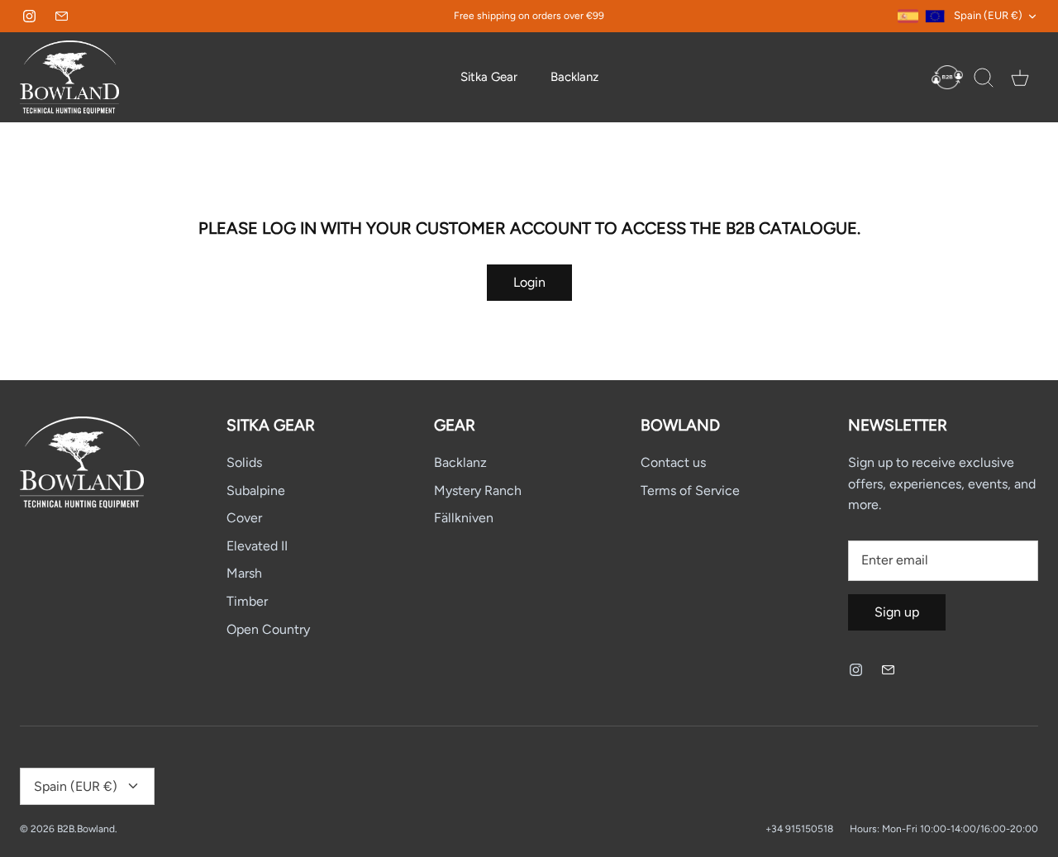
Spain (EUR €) (988, 15)
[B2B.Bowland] (69, 77)
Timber (247, 601)
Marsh (244, 573)
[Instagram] (29, 16)
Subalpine (255, 490)
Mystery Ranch (478, 490)
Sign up (897, 612)
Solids (244, 462)
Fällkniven (463, 518)
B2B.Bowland (86, 829)
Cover (244, 518)
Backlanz (574, 76)
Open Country (268, 629)
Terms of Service (690, 490)
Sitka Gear (488, 76)
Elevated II (257, 546)
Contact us (673, 462)
